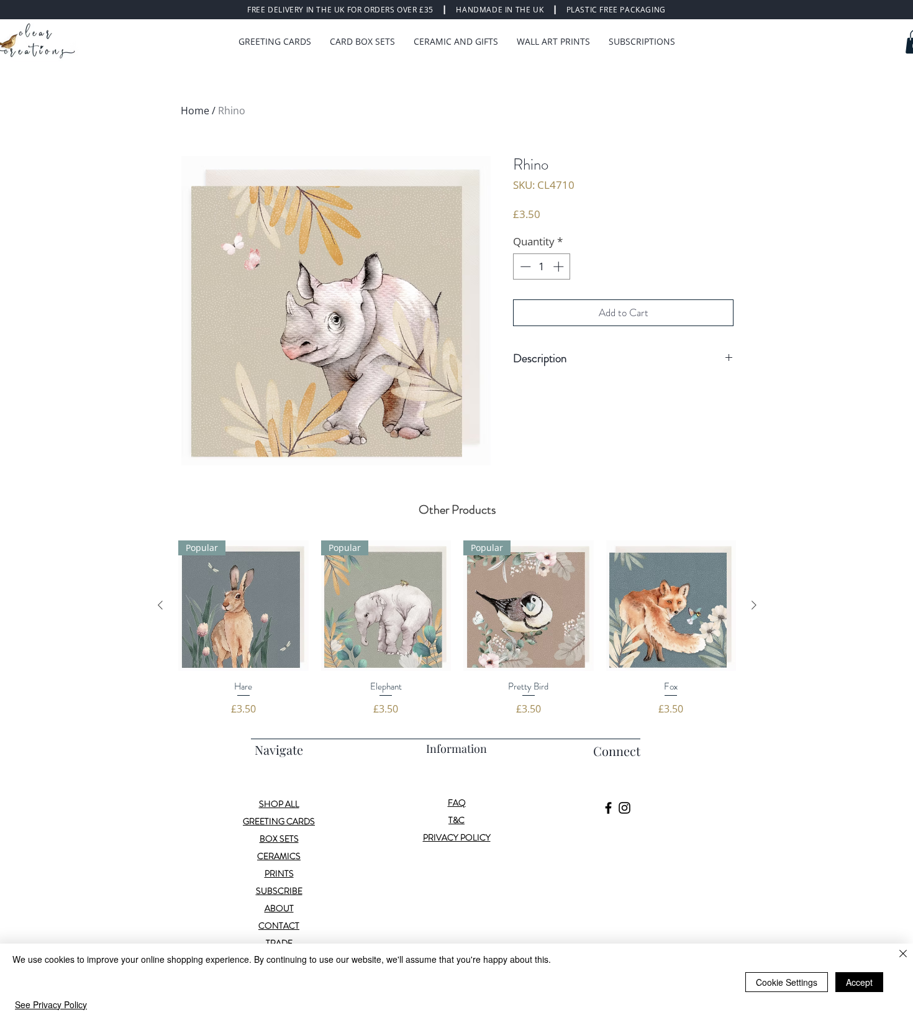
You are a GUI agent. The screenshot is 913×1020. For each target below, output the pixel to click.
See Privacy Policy (51, 1004)
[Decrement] (524, 266)
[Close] (903, 954)
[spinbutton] (542, 266)
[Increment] (559, 266)
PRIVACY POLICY (457, 837)
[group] (457, 628)
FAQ (457, 802)
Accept (859, 982)
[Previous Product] (160, 605)
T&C (456, 820)
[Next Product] (754, 605)
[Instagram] (624, 808)
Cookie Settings (786, 982)
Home (195, 110)
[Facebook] (608, 808)
